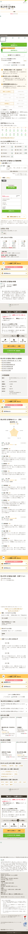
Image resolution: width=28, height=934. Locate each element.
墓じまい (11, 879)
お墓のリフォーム (14, 886)
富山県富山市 (13, 112)
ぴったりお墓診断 (14, 875)
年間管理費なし (4, 765)
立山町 (24, 782)
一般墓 (16, 765)
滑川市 (2, 782)
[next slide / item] (26, 39)
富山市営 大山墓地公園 (7, 368)
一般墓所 (4, 180)
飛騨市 (11, 784)
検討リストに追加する (14, 55)
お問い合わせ (23, 896)
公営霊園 (21, 765)
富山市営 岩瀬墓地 (6, 362)
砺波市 (7, 782)
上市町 (20, 782)
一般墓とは (8, 177)
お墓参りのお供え (11, 889)
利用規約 (6, 896)
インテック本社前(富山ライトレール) (9, 771)
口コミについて (17, 896)
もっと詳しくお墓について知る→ (21, 174)
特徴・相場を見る (14, 171)
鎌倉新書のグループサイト (7, 929)
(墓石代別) (15, 13)
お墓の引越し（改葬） (5, 879)
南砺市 (11, 782)
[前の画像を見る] (2, 26)
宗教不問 (11, 765)
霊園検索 (2, 875)
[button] (3, 39)
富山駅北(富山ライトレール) (7, 776)
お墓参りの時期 (4, 890)
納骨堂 (12, 882)
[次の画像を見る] (26, 26)
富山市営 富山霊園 (6, 370)
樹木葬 (9, 882)
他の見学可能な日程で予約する (7, 137)
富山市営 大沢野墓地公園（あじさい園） (11, 360)
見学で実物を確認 (11, 187)
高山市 (7, 784)
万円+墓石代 (6, 196)
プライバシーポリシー (11, 896)
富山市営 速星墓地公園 (7, 366)
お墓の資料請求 (7, 875)
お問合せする (11, 210)
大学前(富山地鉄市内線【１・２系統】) (9, 774)
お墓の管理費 (7, 886)
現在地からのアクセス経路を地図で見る (13, 608)
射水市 (15, 782)
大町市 (2, 784)
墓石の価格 (3, 886)
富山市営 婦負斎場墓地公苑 (8, 364)
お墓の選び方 (15, 878)
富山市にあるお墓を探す (13, 610)
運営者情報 (2, 896)
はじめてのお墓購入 (4, 878)
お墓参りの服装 (18, 889)
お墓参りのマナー (4, 889)
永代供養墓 (6, 882)
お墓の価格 (11, 878)
